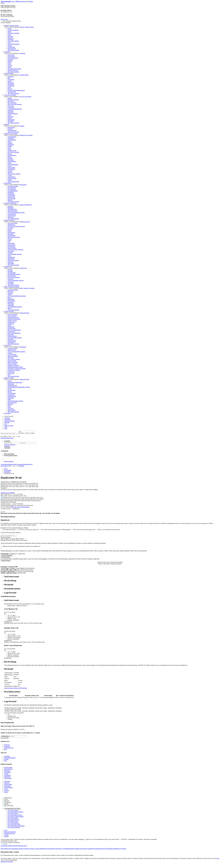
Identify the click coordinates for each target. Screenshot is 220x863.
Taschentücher (11, 198)
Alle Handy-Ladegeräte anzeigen (17, 368)
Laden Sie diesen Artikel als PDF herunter (15, 688)
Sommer (10, 65)
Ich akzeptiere (9, 861)
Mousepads (11, 82)
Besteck (10, 391)
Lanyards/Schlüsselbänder (15, 109)
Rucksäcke (10, 339)
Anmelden (7, 441)
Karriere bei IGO (8, 748)
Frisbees (10, 238)
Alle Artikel (7, 413)
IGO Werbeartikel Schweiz (15, 815)
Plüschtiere (10, 112)
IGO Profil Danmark (13, 822)
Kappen (10, 153)
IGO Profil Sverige (13, 821)
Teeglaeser (10, 38)
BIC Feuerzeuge (12, 102)
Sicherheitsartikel (12, 209)
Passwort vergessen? (9, 444)
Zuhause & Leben (9, 378)
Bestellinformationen (9, 757)
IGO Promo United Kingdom (16, 816)
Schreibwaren (8, 266)
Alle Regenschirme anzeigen (15, 249)
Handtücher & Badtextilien (15, 382)
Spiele (9, 115)
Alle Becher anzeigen (13, 33)
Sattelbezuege (11, 225)
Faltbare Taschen (12, 320)
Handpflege (11, 192)
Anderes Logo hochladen (7, 492)
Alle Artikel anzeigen (13, 50)
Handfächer (11, 144)
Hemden (10, 146)
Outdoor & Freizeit (9, 220)
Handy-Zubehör (12, 361)
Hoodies (10, 172)
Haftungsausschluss (9, 833)
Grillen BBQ (11, 243)
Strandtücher (11, 259)
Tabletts (10, 294)
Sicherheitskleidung (13, 164)
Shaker (9, 31)
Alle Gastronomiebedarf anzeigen (17, 296)
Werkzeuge (11, 217)
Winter (9, 67)
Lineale (10, 81)
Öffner (9, 399)
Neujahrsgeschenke (13, 58)
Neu (5, 424)
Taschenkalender (12, 130)
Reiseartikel (11, 334)
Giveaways (11, 106)
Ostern (9, 64)
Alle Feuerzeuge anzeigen (15, 104)
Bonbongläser (11, 300)
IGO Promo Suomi (13, 813)
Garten (9, 240)
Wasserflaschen (12, 48)
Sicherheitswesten (12, 211)
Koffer (9, 325)
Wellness (10, 200)
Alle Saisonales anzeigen (14, 68)
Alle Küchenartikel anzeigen (15, 401)
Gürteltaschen (11, 322)
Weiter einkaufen (8, 461)
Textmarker (11, 283)
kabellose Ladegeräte (13, 365)
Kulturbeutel (11, 194)
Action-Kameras (12, 354)
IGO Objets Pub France (14, 824)
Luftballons (11, 110)
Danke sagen (11, 55)
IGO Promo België (13, 818)
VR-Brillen (11, 357)
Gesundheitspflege (13, 191)
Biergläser (10, 36)
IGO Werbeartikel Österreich (15, 812)
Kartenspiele (11, 107)
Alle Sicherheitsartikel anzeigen (16, 212)
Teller (9, 405)
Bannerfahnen (11, 232)
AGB (5, 830)
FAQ (5, 428)
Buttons (10, 98)
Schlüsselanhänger (13, 113)
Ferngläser (10, 228)
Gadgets (10, 353)
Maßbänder (11, 208)
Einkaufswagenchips (13, 99)
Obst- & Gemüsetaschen (14, 330)
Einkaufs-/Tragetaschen (14, 319)
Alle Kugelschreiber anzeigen (16, 280)
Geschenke (7, 51)
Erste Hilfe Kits (12, 187)
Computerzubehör (12, 348)
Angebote (7, 418)
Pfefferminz (11, 303)
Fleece (9, 141)
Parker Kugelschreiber (14, 277)
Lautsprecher (11, 371)
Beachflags (11, 234)
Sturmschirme (11, 246)
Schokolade (11, 305)
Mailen (22, 466)
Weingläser (11, 39)
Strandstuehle (11, 257)
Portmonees (11, 160)
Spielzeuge (10, 116)
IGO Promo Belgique (13, 819)
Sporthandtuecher (12, 385)
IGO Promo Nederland (14, 827)
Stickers (10, 118)
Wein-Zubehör (11, 410)
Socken (10, 166)
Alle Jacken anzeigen (13, 152)
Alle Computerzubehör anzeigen (16, 351)
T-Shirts (10, 175)
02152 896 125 (5, 466)
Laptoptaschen (11, 328)
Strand (9, 255)
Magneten (10, 404)
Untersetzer (11, 408)
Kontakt (6, 759)
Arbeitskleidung (12, 136)
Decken (10, 381)
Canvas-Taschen (12, 316)
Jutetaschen (11, 323)
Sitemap (6, 836)
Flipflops (10, 143)
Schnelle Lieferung (13, 70)
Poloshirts (10, 158)
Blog (5, 427)
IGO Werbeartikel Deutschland (12, 808)
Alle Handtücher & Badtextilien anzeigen (19, 387)
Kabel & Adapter (12, 364)
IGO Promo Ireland (13, 810)
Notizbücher (11, 85)
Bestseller (7, 422)
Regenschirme (11, 245)
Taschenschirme (12, 248)
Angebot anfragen (5, 560)
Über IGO (7, 744)
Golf (9, 242)
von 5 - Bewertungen (13, 1)
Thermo (10, 45)
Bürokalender (11, 127)
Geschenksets (11, 56)
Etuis (9, 78)
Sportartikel (11, 251)
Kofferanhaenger (12, 336)
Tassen (9, 42)
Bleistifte (10, 269)
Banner (10, 231)
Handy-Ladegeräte (13, 362)
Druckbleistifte (12, 272)
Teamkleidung (11, 177)
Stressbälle (10, 121)
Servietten (10, 293)
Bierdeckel (10, 291)
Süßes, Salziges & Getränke (11, 286)
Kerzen (10, 388)
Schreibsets (11, 282)
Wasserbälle (11, 263)
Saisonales (10, 59)
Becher (9, 28)
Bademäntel (11, 384)
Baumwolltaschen (12, 314)
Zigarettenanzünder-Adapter (15, 367)
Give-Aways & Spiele (10, 95)
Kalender (6, 124)
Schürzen (6, 782)
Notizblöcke (11, 84)
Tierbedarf (10, 262)
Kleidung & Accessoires (10, 133)
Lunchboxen (11, 395)
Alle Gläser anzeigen (13, 41)
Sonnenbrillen (11, 167)
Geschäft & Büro (8, 73)
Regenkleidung (12, 161)
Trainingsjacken (12, 178)
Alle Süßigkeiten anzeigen (15, 306)
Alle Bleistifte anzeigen (14, 274)
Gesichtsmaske (12, 189)
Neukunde (7, 446)
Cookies (6, 835)
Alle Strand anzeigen (13, 260)
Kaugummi (11, 302)
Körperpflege (7, 183)
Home (5, 469)
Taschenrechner (12, 92)
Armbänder (11, 138)
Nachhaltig (7, 419)
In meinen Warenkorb (6, 555)
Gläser (9, 34)
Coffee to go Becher (13, 30)
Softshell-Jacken (12, 150)
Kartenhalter (11, 79)
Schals (9, 163)
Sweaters (10, 170)
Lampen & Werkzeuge (10, 203)
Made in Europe (8, 425)
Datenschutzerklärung (10, 832)
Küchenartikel (11, 390)
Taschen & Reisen (9, 311)
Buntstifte (10, 271)
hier (218, 858)
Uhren (9, 407)
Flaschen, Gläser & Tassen (11, 25)
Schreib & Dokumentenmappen (16, 90)
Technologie (7, 345)
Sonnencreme (11, 197)
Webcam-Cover (12, 350)
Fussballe (10, 252)
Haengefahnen (11, 235)
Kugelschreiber (12, 276)
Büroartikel (11, 76)
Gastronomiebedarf (13, 289)
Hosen (9, 147)
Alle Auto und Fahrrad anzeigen (16, 226)
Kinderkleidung (12, 155)
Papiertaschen (11, 331)
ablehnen (3, 861)
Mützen (10, 157)
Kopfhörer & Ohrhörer (14, 370)
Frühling (10, 61)
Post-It (9, 87)
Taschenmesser (12, 215)
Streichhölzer (11, 119)
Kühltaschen (11, 327)
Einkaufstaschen (8, 787)
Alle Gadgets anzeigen (14, 359)
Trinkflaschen (11, 47)
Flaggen (10, 229)
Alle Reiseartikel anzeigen (15, 337)
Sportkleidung (11, 169)
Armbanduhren (12, 140)
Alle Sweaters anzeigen (14, 174)
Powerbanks (11, 373)
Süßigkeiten (11, 299)
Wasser (9, 308)
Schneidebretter (12, 396)
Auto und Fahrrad (12, 223)
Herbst (9, 62)
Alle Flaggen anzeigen (14, 237)
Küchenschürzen (12, 402)
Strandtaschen (11, 342)
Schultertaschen (12, 340)
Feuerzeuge (11, 101)
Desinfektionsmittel (13, 186)
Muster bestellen (5, 557)
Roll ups (10, 89)
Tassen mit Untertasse (13, 44)
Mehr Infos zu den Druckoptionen (20, 507)
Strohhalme (11, 398)
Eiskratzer (10, 206)
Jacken (9, 149)
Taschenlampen (12, 214)
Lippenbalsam (11, 195)
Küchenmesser (12, 393)
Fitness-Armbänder (13, 356)
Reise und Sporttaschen (14, 333)
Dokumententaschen (13, 317)
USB (9, 374)
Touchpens (10, 279)
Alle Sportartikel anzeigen (15, 254)
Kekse (9, 297)
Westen (10, 180)
